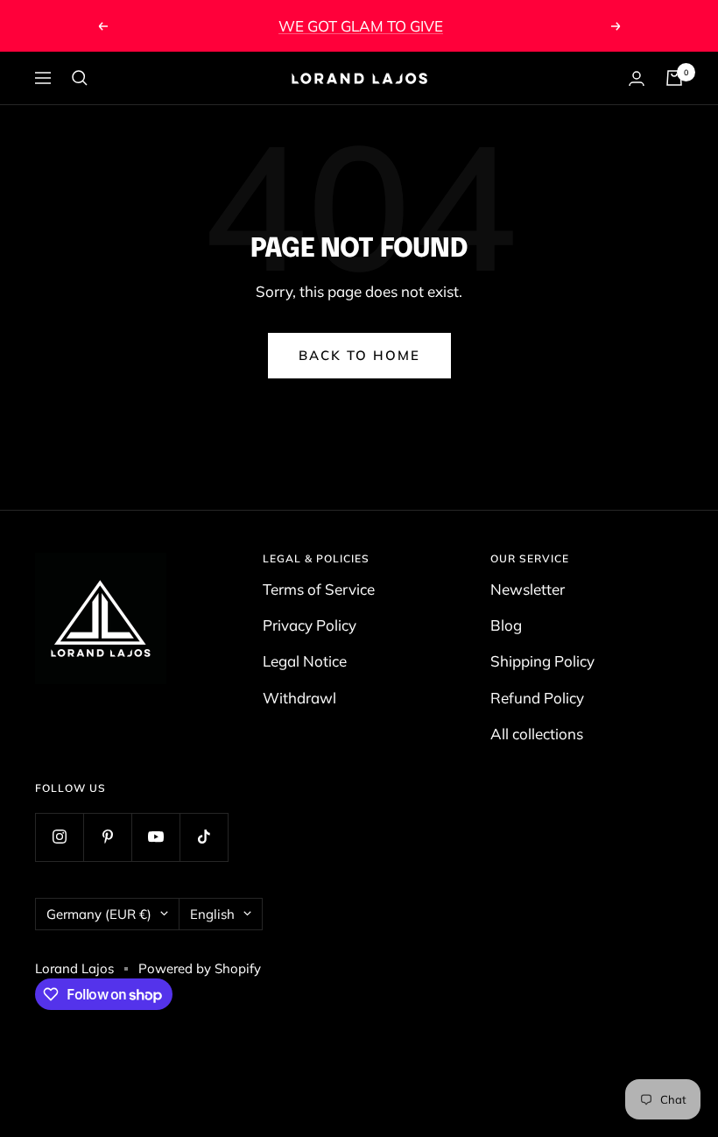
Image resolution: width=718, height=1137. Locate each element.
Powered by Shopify (199, 968)
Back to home (359, 355)
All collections (536, 733)
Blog (506, 625)
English (212, 914)
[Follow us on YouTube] (155, 837)
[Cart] (674, 78)
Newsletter (527, 589)
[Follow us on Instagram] (59, 837)
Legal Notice (305, 661)
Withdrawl (299, 698)
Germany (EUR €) (98, 914)
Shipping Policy (542, 661)
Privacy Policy (309, 625)
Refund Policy (537, 698)
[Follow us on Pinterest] (107, 837)
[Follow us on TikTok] (204, 837)
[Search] (80, 78)
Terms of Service (319, 589)
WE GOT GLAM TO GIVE (360, 26)
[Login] (636, 78)
